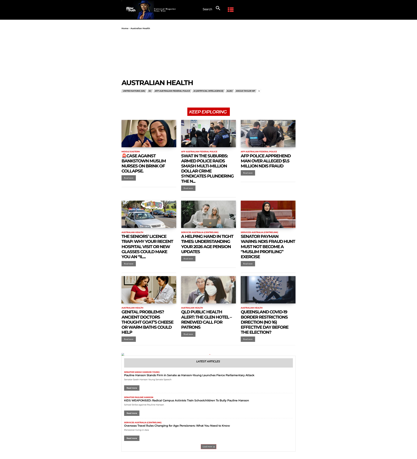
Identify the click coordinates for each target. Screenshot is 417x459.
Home (125, 28)
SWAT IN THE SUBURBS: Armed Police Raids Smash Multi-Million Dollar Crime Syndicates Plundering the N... (207, 168)
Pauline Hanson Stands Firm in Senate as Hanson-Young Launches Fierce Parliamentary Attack (189, 375)
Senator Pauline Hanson (138, 397)
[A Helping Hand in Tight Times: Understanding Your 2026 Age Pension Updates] (208, 214)
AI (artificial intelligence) (208, 91)
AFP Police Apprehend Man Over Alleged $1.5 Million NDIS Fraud (266, 161)
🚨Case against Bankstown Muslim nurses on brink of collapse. (144, 163)
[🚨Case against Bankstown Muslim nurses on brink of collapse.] (149, 133)
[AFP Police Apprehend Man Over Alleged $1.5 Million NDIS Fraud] (268, 133)
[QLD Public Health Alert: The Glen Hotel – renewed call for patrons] (208, 289)
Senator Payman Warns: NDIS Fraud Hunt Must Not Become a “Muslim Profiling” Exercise (268, 246)
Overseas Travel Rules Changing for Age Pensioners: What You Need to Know (177, 425)
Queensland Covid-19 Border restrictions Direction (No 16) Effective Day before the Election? (264, 322)
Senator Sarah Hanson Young (142, 372)
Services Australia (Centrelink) (199, 232)
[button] (213, 8)
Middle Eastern (131, 152)
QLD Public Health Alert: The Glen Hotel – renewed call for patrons (206, 319)
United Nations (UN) (133, 91)
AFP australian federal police (172, 91)
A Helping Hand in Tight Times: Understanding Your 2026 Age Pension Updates (207, 244)
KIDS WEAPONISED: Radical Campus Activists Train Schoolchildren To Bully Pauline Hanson (186, 400)
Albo (229, 91)
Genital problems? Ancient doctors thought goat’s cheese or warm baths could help (147, 322)
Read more (128, 178)
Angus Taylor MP (245, 91)
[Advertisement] (208, 54)
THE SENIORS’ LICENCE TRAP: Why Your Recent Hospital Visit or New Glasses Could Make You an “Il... (147, 246)
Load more (207, 446)
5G (150, 91)
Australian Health (132, 232)
